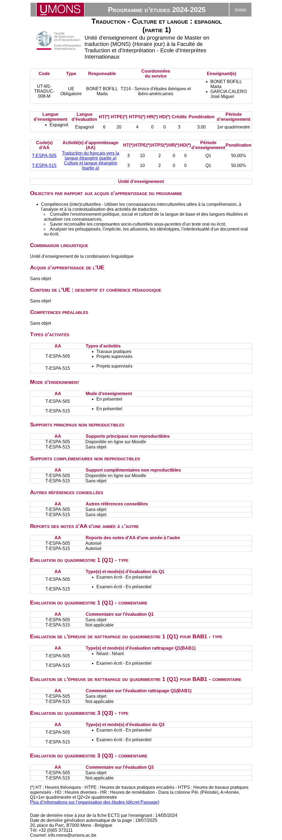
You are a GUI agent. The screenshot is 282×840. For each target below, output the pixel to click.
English (240, 10)
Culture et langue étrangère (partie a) (90, 165)
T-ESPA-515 (44, 165)
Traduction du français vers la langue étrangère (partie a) (90, 155)
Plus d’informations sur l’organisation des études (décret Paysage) (94, 802)
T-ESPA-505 (44, 155)
